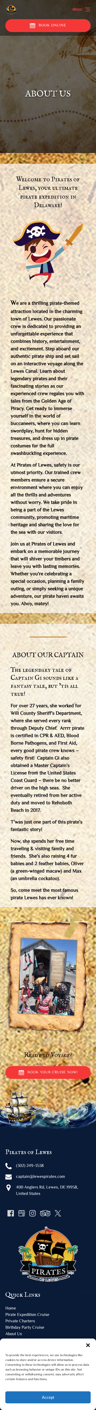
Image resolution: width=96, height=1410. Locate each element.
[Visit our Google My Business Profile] (21, 1213)
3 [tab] (48, 921)
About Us (13, 1334)
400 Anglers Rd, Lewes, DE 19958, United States (47, 1190)
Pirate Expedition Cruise (27, 1315)
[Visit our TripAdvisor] (45, 1213)
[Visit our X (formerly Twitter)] (58, 1213)
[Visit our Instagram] (32, 1213)
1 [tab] (15, 921)
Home (10, 1308)
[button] (88, 1345)
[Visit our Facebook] (10, 1213)
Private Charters (20, 1321)
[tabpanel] (48, 974)
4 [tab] (64, 921)
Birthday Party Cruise (24, 1327)
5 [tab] (81, 921)
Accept (48, 1397)
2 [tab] (31, 921)
